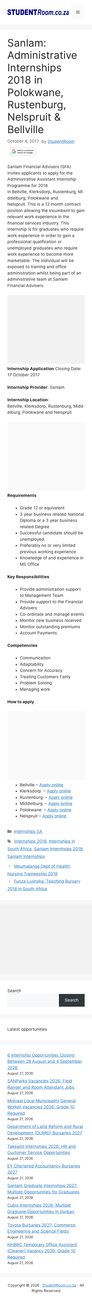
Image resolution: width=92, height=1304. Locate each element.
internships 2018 (30, 841)
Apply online (51, 784)
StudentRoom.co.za (59, 1285)
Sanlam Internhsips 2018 (58, 848)
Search (14, 990)
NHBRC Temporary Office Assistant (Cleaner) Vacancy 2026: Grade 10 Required (42, 1251)
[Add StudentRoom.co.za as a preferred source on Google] (22, 151)
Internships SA (28, 831)
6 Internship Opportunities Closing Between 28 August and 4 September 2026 (44, 1061)
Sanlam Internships (26, 856)
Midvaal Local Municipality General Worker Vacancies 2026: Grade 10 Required (41, 1107)
